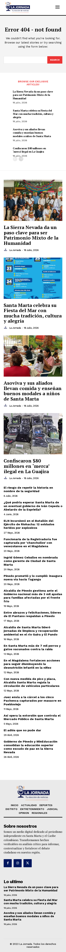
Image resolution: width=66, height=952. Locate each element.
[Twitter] (27, 863)
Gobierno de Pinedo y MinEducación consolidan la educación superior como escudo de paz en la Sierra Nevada (30, 747)
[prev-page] (15, 159)
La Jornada (15, 250)
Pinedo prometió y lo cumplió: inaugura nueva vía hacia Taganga (33, 577)
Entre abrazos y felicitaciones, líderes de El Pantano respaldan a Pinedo (32, 614)
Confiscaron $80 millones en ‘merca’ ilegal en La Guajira (29, 149)
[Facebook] (8, 863)
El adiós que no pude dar (22, 730)
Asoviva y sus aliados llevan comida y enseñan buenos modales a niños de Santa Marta (32, 132)
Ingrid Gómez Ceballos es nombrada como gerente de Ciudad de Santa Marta (31, 561)
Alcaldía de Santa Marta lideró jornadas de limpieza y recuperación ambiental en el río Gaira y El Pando (31, 631)
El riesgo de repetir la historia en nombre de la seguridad (28, 489)
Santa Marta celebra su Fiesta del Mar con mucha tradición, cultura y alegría (33, 114)
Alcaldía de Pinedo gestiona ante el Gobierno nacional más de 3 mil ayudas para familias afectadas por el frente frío (33, 596)
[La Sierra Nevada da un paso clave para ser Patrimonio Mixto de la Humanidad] (33, 200)
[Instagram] (18, 863)
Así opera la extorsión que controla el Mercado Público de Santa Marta (32, 717)
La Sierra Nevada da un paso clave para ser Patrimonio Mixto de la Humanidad (33, 95)
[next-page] (21, 159)
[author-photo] (6, 250)
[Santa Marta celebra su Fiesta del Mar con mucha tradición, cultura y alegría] (33, 278)
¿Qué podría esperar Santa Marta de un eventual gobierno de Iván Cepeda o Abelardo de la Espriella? (33, 506)
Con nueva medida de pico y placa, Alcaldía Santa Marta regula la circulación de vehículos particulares (31, 682)
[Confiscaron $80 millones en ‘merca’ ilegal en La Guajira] (33, 433)
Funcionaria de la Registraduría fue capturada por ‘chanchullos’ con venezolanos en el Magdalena (30, 542)
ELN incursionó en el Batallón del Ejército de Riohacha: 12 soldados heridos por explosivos (29, 524)
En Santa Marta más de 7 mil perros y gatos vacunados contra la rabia (32, 647)
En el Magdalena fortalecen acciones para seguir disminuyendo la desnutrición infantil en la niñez (32, 664)
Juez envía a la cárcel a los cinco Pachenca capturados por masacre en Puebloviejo (32, 700)
